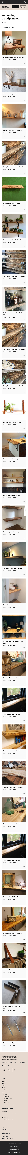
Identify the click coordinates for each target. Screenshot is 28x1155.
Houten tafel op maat (7, 1098)
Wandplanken (5, 1090)
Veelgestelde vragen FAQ (8, 1105)
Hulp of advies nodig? (25, 2)
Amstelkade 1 (5, 1111)
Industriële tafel (5, 1102)
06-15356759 (5, 1117)
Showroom (15, 7)
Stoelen (3, 1087)
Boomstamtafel (5, 1096)
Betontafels (4, 1094)
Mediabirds (17, 1152)
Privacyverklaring (14, 1146)
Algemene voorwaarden (14, 1149)
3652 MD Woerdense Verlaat (9, 1114)
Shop (3, 1083)
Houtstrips (4, 1100)
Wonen (3, 1092)
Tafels (3, 1085)
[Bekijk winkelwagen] (21, 6)
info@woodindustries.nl (7, 1119)
